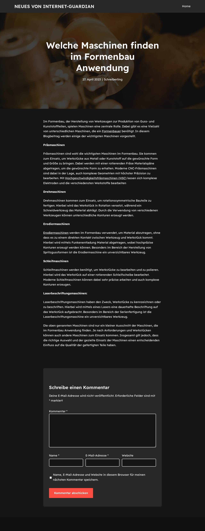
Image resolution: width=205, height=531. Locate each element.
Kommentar (58, 411)
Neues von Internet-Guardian (54, 6)
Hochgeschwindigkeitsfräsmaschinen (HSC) (96, 178)
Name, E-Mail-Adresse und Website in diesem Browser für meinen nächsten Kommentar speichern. (99, 477)
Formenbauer (111, 131)
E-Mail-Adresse (97, 455)
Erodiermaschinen (56, 233)
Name (54, 455)
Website (127, 455)
